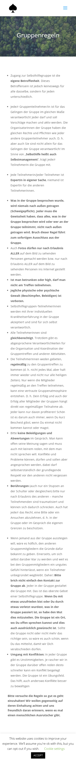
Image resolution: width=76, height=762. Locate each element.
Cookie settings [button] (54, 749)
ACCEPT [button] (38, 755)
